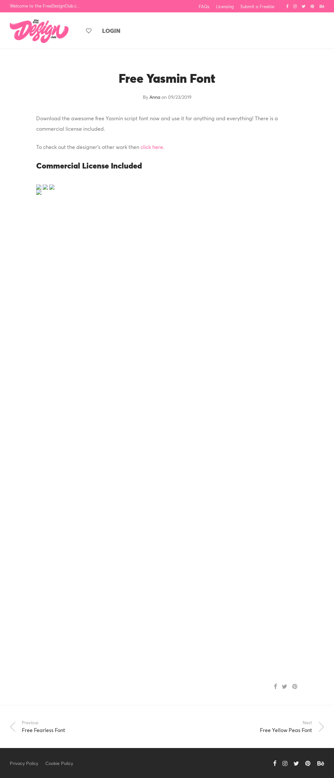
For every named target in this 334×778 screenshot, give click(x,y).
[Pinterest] (313, 5)
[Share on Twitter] (284, 686)
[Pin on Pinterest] (295, 686)
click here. (152, 146)
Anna (154, 97)
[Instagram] (295, 5)
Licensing (225, 7)
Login (111, 31)
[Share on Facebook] (275, 686)
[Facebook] (287, 5)
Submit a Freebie (257, 7)
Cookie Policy (59, 763)
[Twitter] (304, 5)
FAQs (204, 7)
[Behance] (322, 5)
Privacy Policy (24, 763)
